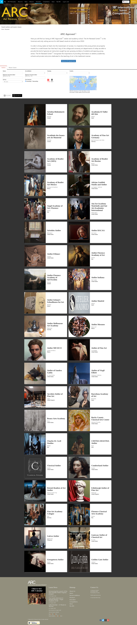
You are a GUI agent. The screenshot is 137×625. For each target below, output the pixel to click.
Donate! (133, 1)
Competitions (46, 1)
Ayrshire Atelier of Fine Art (55, 395)
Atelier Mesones (98, 324)
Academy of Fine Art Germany (100, 136)
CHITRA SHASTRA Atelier (100, 442)
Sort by (4, 79)
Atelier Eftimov (53, 254)
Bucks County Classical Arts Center (100, 418)
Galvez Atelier (53, 536)
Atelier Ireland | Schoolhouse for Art (55, 301)
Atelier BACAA (98, 230)
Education (38, 1)
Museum (32, 1)
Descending (35, 81)
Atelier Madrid (97, 301)
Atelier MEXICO (54, 348)
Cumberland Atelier (99, 465)
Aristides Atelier (54, 230)
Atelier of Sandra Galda (54, 371)
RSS (52, 614)
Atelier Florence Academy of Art (98, 254)
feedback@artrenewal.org (95, 595)
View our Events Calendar (54, 612)
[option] (102, 13)
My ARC (59, 1)
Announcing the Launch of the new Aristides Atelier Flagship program (58, 592)
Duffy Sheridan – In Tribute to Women (57, 605)
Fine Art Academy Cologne (54, 512)
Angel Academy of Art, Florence (55, 207)
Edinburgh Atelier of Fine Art (100, 489)
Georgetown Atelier (55, 559)
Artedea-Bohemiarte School (55, 113)
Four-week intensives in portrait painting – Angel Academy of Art (56, 599)
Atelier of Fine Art (99, 348)
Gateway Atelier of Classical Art (99, 536)
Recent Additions (75, 595)
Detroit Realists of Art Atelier (56, 489)
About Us (20, 1)
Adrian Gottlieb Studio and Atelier (99, 183)
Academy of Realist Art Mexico (55, 183)
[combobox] (125, 2)
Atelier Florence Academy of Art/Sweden (54, 277)
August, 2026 (58, 610)
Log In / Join (66, 1)
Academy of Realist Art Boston (99, 160)
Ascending (28, 81)
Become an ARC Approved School (68, 61)
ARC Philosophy (12, 1)
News (26, 1)
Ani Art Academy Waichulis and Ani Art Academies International (99, 207)
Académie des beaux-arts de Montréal (56, 136)
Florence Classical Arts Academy (99, 512)
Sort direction (28, 79)
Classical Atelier (54, 465)
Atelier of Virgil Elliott (98, 371)
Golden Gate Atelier (99, 559)
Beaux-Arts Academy (56, 418)
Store (53, 1)
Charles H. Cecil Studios (54, 442)
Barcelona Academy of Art (99, 395)
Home (2, 29)
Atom (56, 614)
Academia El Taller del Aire (99, 113)
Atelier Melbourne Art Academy (55, 324)
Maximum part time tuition (9, 74)
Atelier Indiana (97, 277)
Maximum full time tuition (31, 74)
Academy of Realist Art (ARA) (55, 160)
